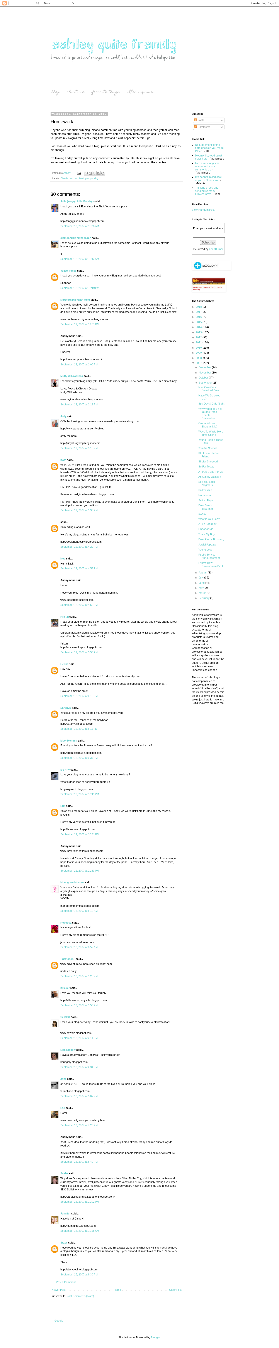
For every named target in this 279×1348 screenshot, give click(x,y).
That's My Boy (206, 534)
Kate (63, 460)
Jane (63, 1078)
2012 (199, 337)
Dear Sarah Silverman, (206, 507)
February (204, 598)
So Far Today (206, 466)
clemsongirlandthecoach (75, 238)
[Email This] (86, 173)
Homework (204, 495)
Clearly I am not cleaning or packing (79, 178)
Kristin (64, 616)
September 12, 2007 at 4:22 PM (79, 546)
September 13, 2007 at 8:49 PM (79, 1161)
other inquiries (141, 92)
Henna (64, 664)
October (204, 377)
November (205, 372)
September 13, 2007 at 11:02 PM (79, 1201)
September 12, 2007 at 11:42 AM (79, 259)
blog (56, 92)
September (206, 382)
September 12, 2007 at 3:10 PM (79, 448)
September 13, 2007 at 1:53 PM (79, 1005)
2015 (199, 322)
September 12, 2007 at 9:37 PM (79, 757)
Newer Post (58, 1289)
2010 (199, 347)
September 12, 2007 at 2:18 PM (79, 404)
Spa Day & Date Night (211, 403)
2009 (199, 352)
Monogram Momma (72, 882)
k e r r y (65, 769)
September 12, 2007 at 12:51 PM (79, 324)
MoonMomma (68, 740)
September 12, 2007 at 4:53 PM (79, 568)
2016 (199, 316)
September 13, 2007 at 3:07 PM (79, 1096)
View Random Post (203, 209)
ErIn (62, 806)
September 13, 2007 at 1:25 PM (79, 976)
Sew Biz (65, 1017)
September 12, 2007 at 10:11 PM (79, 794)
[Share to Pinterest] (102, 173)
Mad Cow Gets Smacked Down (209, 389)
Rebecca (65, 922)
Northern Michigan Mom (75, 299)
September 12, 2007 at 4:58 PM (79, 604)
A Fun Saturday (207, 524)
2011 (199, 342)
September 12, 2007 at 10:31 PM (79, 834)
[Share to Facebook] (98, 173)
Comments (203, 127)
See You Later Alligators (206, 483)
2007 (199, 363)
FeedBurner (216, 249)
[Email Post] (79, 173)
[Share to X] (94, 173)
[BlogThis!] (90, 173)
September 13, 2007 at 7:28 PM (79, 1125)
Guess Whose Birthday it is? (208, 425)
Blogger (155, 1337)
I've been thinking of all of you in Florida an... (208, 178)
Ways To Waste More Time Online (210, 433)
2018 (199, 306)
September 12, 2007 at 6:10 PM (79, 696)
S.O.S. (202, 513)
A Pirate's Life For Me (210, 471)
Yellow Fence (68, 270)
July (201, 577)
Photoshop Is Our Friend (208, 455)
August (203, 572)
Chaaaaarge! (206, 529)
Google (58, 1320)
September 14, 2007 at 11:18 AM (79, 1230)
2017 (199, 311)
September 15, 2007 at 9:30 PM (79, 1274)
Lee (62, 1108)
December (205, 367)
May (201, 587)
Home (117, 1289)
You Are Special (207, 448)
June (202, 582)
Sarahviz (65, 707)
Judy (63, 416)
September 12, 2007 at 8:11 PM (78, 728)
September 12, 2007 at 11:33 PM (79, 870)
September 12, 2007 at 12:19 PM (79, 288)
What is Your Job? (209, 519)
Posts (200, 120)
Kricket (65, 988)
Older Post (175, 1289)
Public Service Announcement (209, 556)
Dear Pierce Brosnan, (211, 539)
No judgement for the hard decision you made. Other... (209, 148)
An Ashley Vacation (209, 476)
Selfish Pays (205, 500)
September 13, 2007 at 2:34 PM (79, 1067)
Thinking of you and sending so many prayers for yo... (206, 191)
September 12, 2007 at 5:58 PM (79, 652)
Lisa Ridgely (68, 1049)
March (203, 592)
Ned (62, 558)
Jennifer (65, 1213)
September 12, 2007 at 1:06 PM (79, 364)
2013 (199, 332)
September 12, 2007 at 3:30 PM (79, 510)
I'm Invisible (205, 490)
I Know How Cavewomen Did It (210, 564)
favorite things (106, 92)
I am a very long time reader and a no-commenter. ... (207, 166)
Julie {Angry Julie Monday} (77, 201)
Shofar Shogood (208, 461)
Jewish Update (207, 544)
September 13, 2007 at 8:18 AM (79, 910)
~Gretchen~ (67, 959)
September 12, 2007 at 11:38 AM (79, 226)
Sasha (64, 1173)
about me (75, 92)
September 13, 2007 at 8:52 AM (79, 947)
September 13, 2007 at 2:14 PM (79, 1038)
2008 (199, 358)
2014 (199, 327)
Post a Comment (66, 1282)
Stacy (64, 1242)
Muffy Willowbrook (71, 376)
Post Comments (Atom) (80, 1296)
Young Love (205, 549)
